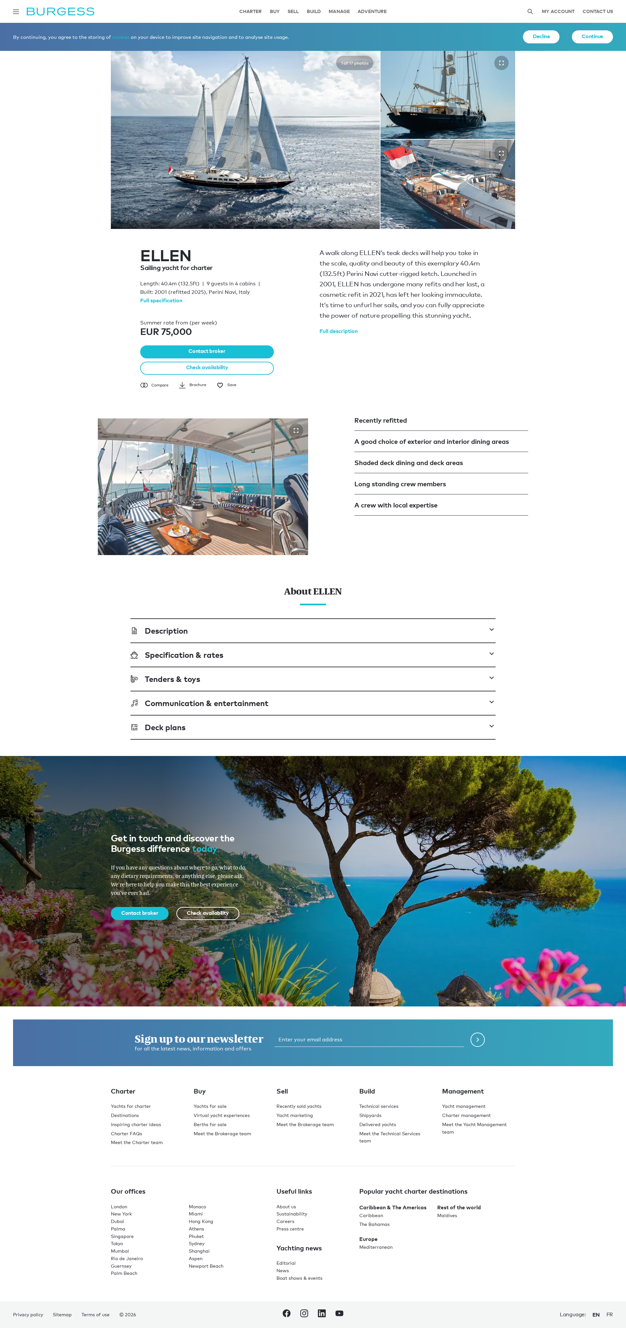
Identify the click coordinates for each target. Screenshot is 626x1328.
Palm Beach (124, 1273)
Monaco (197, 1206)
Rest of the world (459, 1207)
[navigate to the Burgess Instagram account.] (304, 1314)
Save (231, 385)
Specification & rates (184, 654)
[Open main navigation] (16, 11)
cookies (120, 37)
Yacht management (463, 1106)
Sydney (196, 1243)
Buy (275, 11)
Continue (592, 36)
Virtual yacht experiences (222, 1115)
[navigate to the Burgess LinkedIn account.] (322, 1314)
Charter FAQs (126, 1133)
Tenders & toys (172, 679)
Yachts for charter (131, 1106)
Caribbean (371, 1215)
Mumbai (120, 1251)
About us (286, 1206)
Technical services (378, 1106)
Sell (293, 11)
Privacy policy (28, 1314)
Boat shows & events (299, 1278)
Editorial (286, 1263)
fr (609, 1314)
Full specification (161, 300)
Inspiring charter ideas (136, 1124)
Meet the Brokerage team (222, 1133)
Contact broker (206, 351)
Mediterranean (376, 1247)
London (119, 1206)
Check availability (207, 367)
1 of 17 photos (354, 63)
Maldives (447, 1215)
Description (166, 630)
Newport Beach (206, 1266)
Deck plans (165, 727)
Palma (118, 1228)
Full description (339, 331)
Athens (196, 1228)
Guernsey (121, 1266)
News (282, 1270)
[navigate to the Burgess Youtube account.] (339, 1314)
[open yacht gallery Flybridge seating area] (296, 430)
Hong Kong (201, 1221)
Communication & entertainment (206, 703)
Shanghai (199, 1251)
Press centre (290, 1228)
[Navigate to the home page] (60, 11)
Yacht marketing (294, 1115)
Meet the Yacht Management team (474, 1128)
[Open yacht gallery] (501, 63)
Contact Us (598, 11)
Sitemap (62, 1314)
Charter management (466, 1115)
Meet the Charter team (137, 1142)
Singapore (122, 1236)
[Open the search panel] (530, 12)
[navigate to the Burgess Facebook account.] (286, 1314)
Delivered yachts (377, 1124)
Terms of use (96, 1314)
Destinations (125, 1115)
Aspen (195, 1258)
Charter (250, 11)
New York (121, 1213)
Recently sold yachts (298, 1106)
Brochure (197, 385)
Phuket (196, 1236)
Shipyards (370, 1115)
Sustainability (291, 1213)
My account (558, 11)
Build (314, 11)
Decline (541, 36)
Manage (339, 11)
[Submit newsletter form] (477, 1040)
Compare (160, 385)
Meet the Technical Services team (389, 1137)
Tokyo (117, 1243)
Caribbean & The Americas (392, 1207)
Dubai (117, 1221)
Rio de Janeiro (127, 1258)
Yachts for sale (210, 1106)
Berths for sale (210, 1124)
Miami (196, 1213)
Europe (368, 1239)
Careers (285, 1221)
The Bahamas (374, 1224)
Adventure (372, 11)
